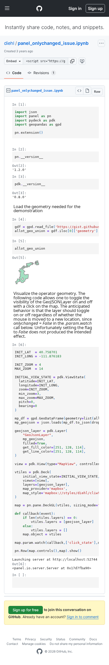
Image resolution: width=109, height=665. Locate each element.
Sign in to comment (83, 617)
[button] (72, 61)
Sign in (75, 8)
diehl (9, 43)
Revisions (43, 73)
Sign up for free (26, 610)
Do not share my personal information (76, 644)
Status (60, 639)
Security (46, 639)
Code (16, 73)
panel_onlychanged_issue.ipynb (53, 43)
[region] (54, 345)
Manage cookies (34, 644)
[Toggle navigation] (7, 8)
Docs (93, 639)
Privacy (30, 639)
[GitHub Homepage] (40, 651)
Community (77, 639)
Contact (12, 644)
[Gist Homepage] (39, 8)
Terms (16, 639)
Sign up (95, 8)
